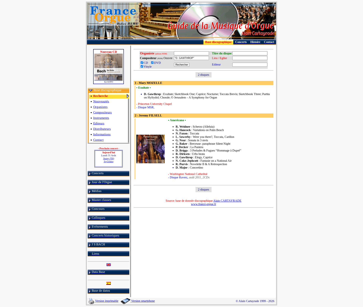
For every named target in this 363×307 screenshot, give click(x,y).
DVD (158, 62)
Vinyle (148, 66)
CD (147, 62)
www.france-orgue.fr (203, 204)
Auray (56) (108, 160)
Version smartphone (142, 300)
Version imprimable (106, 300)
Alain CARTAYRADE (227, 200)
